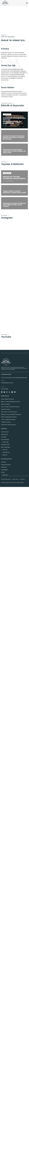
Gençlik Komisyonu (5, 409)
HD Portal (5, 449)
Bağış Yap (5, 455)
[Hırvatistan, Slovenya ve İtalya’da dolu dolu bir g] (14, 277)
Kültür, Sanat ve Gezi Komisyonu (9, 412)
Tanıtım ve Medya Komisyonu (8, 419)
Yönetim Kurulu (5, 432)
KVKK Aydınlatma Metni (6, 479)
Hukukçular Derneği (9, 125)
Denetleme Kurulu (5, 444)
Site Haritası (22, 479)
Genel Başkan (4, 469)
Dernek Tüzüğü (15, 479)
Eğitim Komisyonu (5, 404)
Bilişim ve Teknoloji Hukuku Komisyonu (10, 401)
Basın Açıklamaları (5, 447)
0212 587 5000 (4, 389)
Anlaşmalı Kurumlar (6, 464)
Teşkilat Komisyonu (6, 422)
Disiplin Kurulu (4, 434)
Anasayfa (3, 462)
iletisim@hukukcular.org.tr (7, 382)
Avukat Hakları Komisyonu (7, 399)
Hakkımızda (4, 467)
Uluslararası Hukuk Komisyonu (8, 424)
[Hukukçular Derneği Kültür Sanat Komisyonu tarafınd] (14, 241)
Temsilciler (3, 437)
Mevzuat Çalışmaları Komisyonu (9, 417)
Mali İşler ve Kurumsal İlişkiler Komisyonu (11, 414)
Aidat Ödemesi (6, 452)
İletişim (3, 472)
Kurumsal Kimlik (5, 439)
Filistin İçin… (5, 475)
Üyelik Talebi (5, 442)
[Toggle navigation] (23, 3)
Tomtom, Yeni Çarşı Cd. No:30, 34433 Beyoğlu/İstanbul (14, 377)
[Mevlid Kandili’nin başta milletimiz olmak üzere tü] (14, 312)
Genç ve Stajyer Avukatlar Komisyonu (10, 406)
